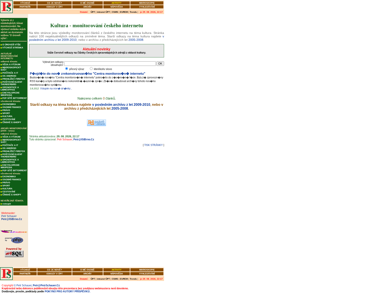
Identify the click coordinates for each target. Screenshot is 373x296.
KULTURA (7, 116)
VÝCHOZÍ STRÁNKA (12, 47)
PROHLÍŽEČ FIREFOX (13, 79)
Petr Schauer (8, 216)
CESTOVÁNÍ (8, 119)
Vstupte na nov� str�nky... (56, 88)
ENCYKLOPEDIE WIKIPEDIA (10, 94)
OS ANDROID (9, 76)
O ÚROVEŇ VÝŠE (11, 44)
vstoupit (6, 204)
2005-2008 (135, 39)
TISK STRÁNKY (153, 145)
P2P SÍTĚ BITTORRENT (14, 98)
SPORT (6, 113)
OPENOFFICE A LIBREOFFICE (10, 88)
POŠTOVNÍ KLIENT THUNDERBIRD (11, 83)
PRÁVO (6, 110)
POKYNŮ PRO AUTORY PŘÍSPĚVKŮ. (67, 291)
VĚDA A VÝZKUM (11, 64)
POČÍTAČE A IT (10, 73)
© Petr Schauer (23, 285)
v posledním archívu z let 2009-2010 (121, 104)
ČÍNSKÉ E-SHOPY (11, 122)
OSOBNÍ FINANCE (11, 107)
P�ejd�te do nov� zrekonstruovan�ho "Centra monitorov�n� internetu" (87, 73)
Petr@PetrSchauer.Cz (46, 285)
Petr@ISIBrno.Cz (11, 219)
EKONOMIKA (9, 104)
